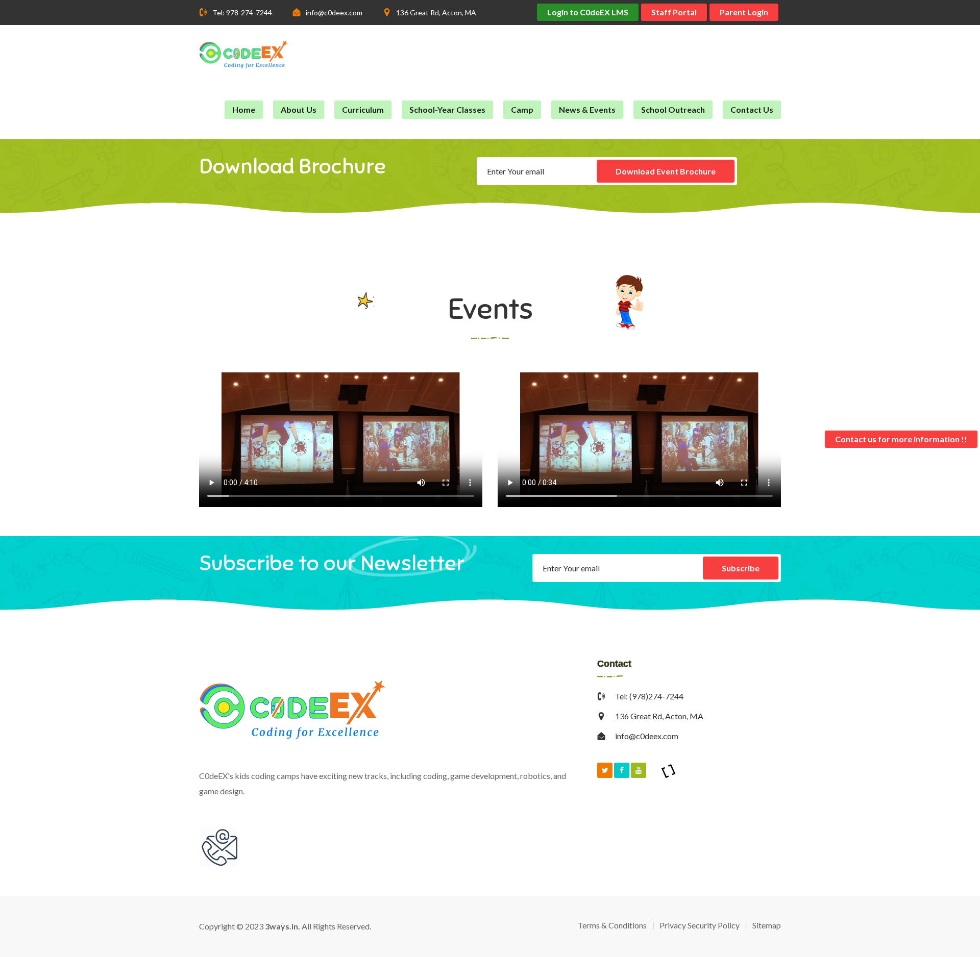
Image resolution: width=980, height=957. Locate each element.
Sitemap (766, 925)
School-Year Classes (447, 109)
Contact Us (751, 109)
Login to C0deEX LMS (587, 12)
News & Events (587, 109)
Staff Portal (674, 12)
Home (243, 109)
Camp (522, 109)
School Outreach (673, 109)
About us (298, 109)
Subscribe (741, 568)
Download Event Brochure (666, 171)
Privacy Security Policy (699, 925)
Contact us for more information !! (901, 439)
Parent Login (744, 12)
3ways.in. (282, 926)
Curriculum (363, 109)
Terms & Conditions (612, 925)
